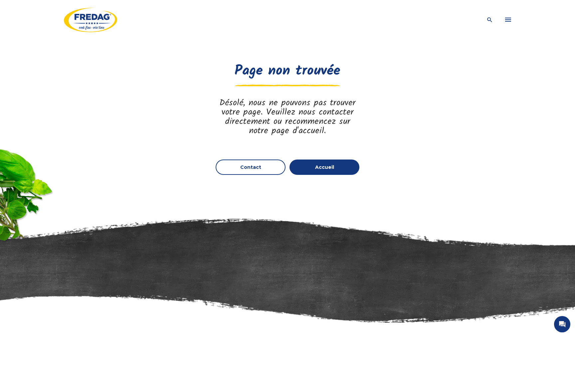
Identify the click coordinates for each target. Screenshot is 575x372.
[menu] (508, 20)
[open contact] (562, 324)
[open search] (489, 20)
